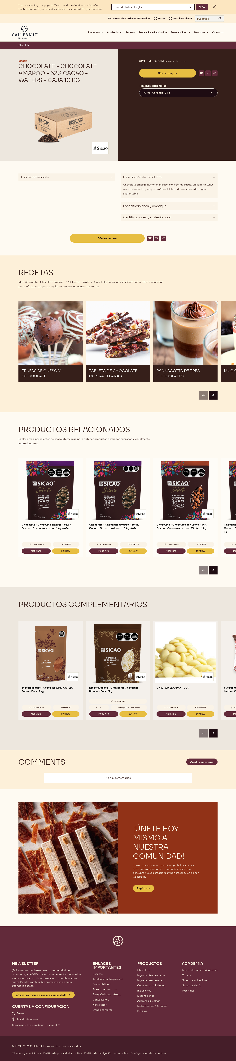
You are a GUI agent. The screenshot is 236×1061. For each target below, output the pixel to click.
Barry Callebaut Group (107, 994)
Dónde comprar (102, 1009)
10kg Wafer (200, 707)
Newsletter (100, 1004)
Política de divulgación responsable (106, 1053)
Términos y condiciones (26, 1053)
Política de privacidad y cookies (62, 1053)
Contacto (217, 32)
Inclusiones (144, 990)
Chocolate (24, 45)
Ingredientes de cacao (151, 975)
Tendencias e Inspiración (108, 979)
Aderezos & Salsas (148, 1000)
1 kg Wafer (66, 544)
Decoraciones (145, 995)
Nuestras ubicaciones (195, 980)
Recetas (130, 32)
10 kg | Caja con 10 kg (129, 707)
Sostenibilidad (101, 984)
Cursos (186, 975)
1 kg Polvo (66, 707)
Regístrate (143, 888)
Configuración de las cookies (148, 1053)
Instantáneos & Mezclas (152, 1006)
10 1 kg (99, 707)
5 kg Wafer (133, 544)
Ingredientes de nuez (150, 980)
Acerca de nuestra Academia (200, 970)
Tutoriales (188, 990)
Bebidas (142, 1011)
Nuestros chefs (191, 985)
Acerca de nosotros (105, 989)
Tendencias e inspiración (153, 32)
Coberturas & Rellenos (151, 985)
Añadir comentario (202, 761)
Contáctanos (101, 999)
